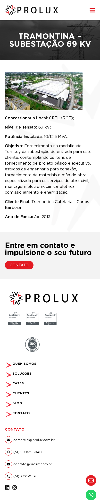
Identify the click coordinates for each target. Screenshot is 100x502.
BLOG (17, 403)
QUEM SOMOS (24, 363)
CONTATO (21, 413)
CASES (18, 383)
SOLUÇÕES (22, 373)
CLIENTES (20, 393)
